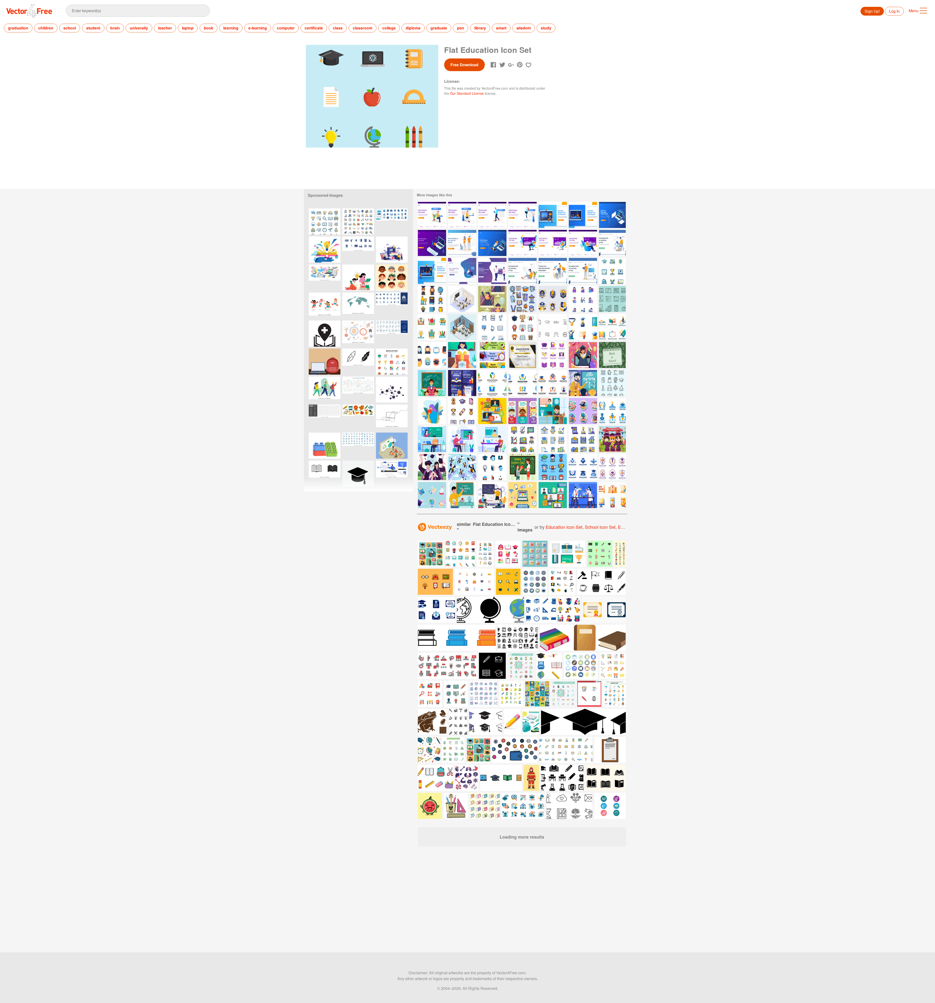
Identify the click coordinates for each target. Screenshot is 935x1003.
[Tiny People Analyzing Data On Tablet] (432, 271)
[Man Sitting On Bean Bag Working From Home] (462, 271)
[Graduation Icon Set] (583, 327)
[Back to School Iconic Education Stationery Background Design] (612, 355)
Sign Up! (872, 11)
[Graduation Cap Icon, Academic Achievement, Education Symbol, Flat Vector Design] (358, 474)
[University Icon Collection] (522, 299)
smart (501, 28)
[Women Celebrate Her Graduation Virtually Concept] (583, 355)
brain (115, 28)
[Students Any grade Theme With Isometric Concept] (462, 327)
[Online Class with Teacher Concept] (492, 495)
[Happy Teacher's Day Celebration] (432, 383)
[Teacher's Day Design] (462, 355)
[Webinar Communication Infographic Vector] (522, 495)
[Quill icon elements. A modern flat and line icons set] (358, 362)
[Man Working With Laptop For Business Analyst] (553, 271)
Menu (913, 10)
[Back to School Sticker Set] (432, 495)
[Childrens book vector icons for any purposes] (435, 582)
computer (286, 28)
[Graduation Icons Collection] (612, 271)
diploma (413, 28)
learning (230, 28)
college (389, 28)
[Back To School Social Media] (462, 383)
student (93, 28)
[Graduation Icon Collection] (432, 299)
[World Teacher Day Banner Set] (492, 355)
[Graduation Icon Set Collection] (522, 327)
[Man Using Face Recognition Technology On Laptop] (432, 243)
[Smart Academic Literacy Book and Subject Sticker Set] (583, 411)
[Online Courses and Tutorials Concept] (462, 439)
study (546, 28)
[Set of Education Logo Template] (492, 467)
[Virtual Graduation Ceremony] (492, 299)
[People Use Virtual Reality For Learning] (462, 243)
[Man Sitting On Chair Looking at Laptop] (612, 243)
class (338, 28)
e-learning (257, 28)
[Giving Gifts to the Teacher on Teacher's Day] (522, 467)
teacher (165, 28)
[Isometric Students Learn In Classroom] (462, 299)
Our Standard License (467, 93)
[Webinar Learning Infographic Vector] (553, 495)
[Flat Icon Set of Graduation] (432, 355)
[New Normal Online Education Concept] (432, 439)
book (208, 28)
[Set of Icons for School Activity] (583, 299)
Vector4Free (29, 11)
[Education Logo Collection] (612, 411)
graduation (18, 28)
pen (460, 28)
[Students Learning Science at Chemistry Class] (583, 495)
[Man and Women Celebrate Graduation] (432, 467)
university (139, 28)
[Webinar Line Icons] (612, 299)
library (480, 28)
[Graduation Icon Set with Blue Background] (553, 467)
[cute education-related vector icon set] (324, 221)
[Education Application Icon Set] (522, 439)
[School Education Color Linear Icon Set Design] (492, 327)
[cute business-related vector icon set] (358, 221)
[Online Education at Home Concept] (492, 439)
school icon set (600, 527)
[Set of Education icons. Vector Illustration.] (392, 362)
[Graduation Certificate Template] (522, 355)
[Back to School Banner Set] (522, 411)
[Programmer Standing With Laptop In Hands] (583, 271)
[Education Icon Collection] (612, 495)
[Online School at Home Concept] (553, 411)
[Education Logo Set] (612, 327)
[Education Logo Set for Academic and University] (553, 299)
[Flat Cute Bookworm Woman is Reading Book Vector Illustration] (432, 411)
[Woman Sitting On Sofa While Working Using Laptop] (553, 243)
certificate (314, 28)
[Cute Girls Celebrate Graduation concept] (612, 439)
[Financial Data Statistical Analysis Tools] (492, 243)
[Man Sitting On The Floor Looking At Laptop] (522, 271)
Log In (894, 11)
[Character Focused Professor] (583, 383)
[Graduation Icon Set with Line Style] (462, 411)
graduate (438, 28)
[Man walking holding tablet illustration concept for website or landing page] (492, 215)
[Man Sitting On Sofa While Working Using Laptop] (522, 243)
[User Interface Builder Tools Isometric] (612, 215)
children (45, 28)
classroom (362, 28)
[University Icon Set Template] (612, 383)
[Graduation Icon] (553, 327)
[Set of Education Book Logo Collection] (553, 355)
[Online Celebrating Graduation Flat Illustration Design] (462, 467)
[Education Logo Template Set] (492, 383)
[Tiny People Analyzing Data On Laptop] (553, 215)
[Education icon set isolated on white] (562, 582)
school (69, 28)
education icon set (564, 527)
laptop (188, 28)
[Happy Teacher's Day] (462, 495)
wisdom (523, 28)
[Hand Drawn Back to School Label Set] (432, 327)
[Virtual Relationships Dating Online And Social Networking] (492, 271)
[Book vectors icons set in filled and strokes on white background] (324, 474)
